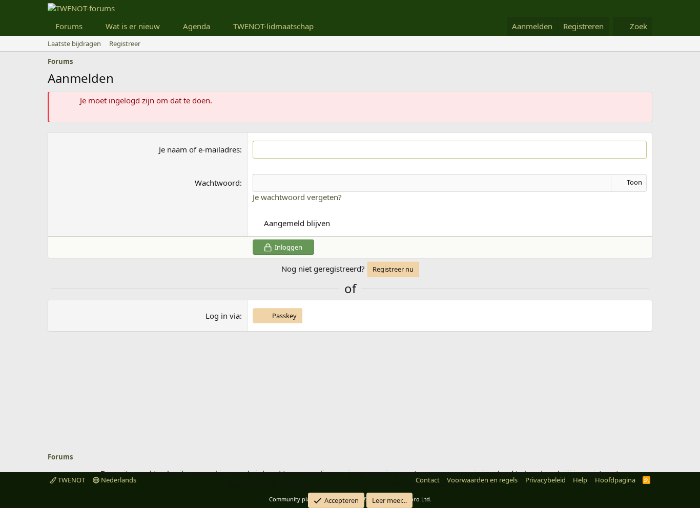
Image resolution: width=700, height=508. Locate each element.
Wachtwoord (217, 183)
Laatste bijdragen (74, 43)
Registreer (124, 43)
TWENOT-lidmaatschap (273, 26)
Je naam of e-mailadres (199, 149)
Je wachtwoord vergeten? (297, 197)
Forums (69, 26)
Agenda (196, 26)
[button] (91, 26)
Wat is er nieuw (133, 26)
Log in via (222, 316)
